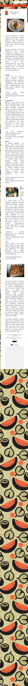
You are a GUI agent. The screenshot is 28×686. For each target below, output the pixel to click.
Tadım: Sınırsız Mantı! (14, 12)
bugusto (12, 337)
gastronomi (17, 337)
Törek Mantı (14, 339)
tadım (21, 337)
